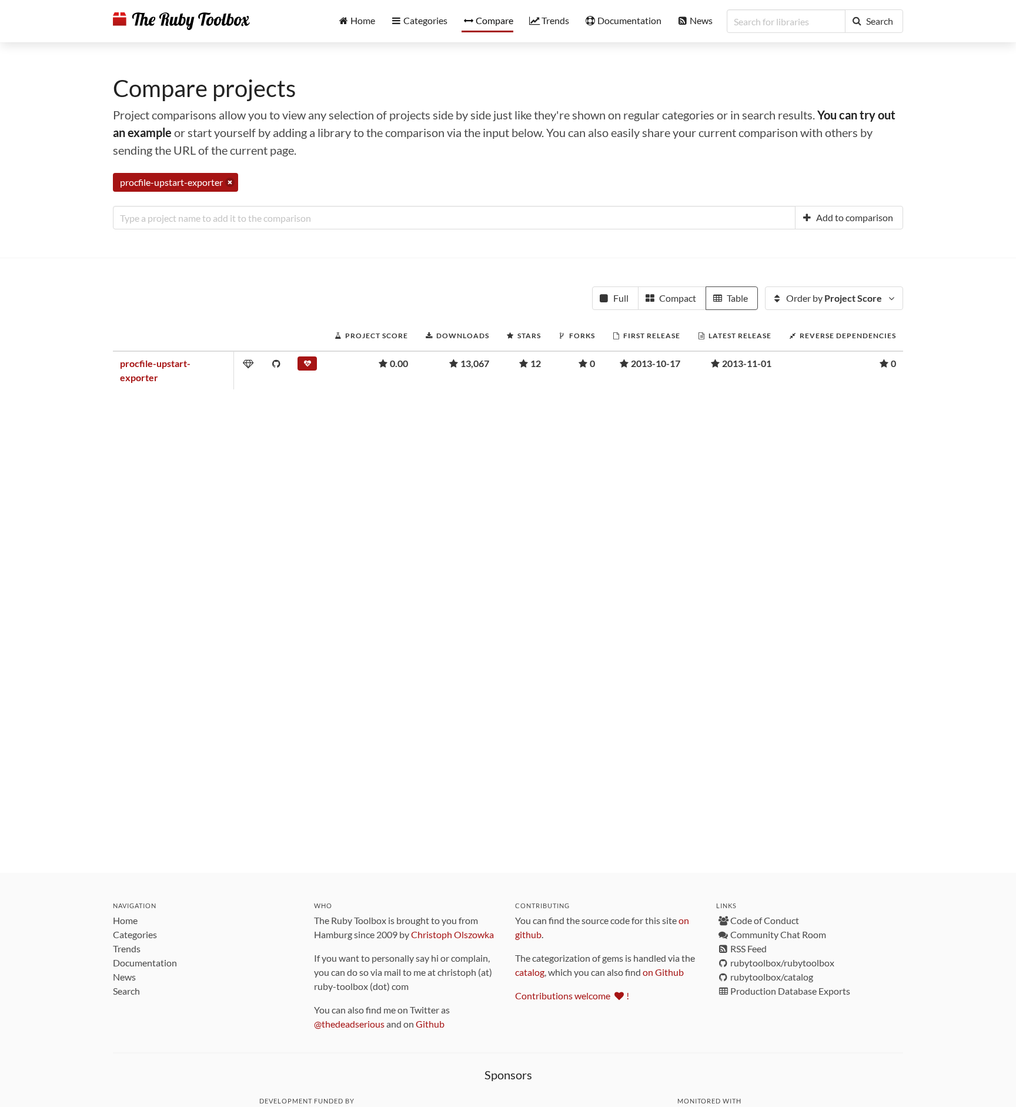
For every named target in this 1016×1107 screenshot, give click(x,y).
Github (430, 1023)
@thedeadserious (349, 1023)
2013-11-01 (746, 363)
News (124, 976)
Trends (127, 948)
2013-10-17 (655, 363)
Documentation (145, 962)
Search (126, 990)
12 (535, 363)
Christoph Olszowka (452, 934)
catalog (529, 972)
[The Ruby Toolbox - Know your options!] (181, 21)
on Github (663, 972)
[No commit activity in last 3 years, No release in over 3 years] (307, 365)
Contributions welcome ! (572, 995)
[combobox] (454, 217)
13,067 (474, 363)
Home (125, 920)
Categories (135, 934)
